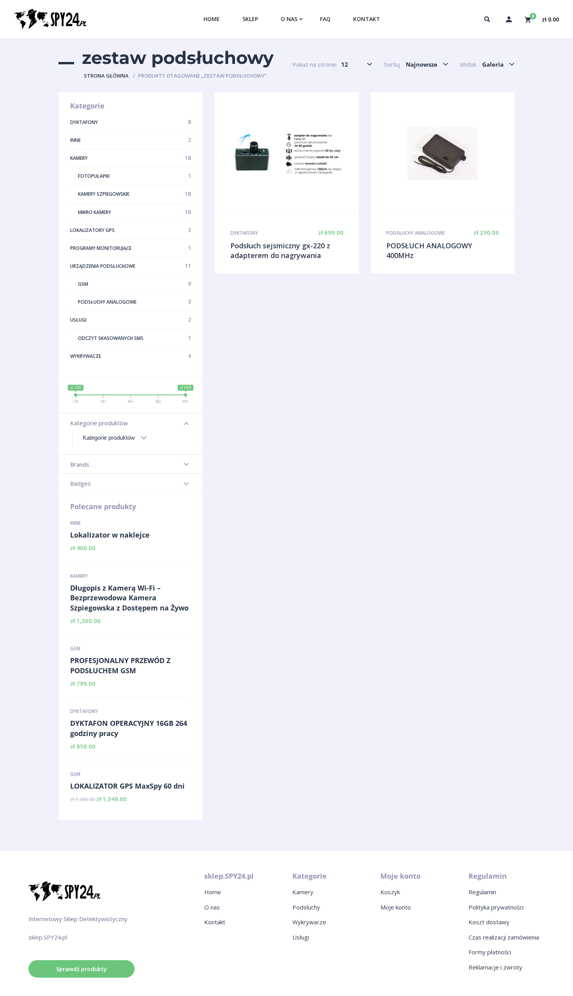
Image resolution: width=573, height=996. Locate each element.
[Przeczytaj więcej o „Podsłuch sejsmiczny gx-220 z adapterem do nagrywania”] (303, 153)
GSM (75, 648)
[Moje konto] (509, 19)
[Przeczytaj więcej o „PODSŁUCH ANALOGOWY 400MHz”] (459, 153)
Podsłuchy (306, 907)
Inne (75, 523)
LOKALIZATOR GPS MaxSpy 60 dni (127, 786)
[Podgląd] (287, 153)
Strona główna (106, 75)
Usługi (300, 937)
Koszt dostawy (489, 922)
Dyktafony (84, 711)
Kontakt (214, 922)
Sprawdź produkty (81, 969)
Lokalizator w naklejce (110, 535)
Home (212, 892)
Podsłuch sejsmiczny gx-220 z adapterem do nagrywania (280, 250)
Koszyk (390, 892)
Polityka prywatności (496, 907)
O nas (212, 907)
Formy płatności (490, 952)
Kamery (79, 576)
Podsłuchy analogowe (415, 233)
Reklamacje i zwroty (495, 967)
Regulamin (482, 892)
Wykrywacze (309, 922)
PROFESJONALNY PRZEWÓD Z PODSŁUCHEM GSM (120, 665)
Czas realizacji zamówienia (504, 937)
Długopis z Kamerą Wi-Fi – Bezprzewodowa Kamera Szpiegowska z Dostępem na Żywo (129, 597)
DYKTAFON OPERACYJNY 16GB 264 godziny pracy (128, 728)
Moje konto (395, 907)
